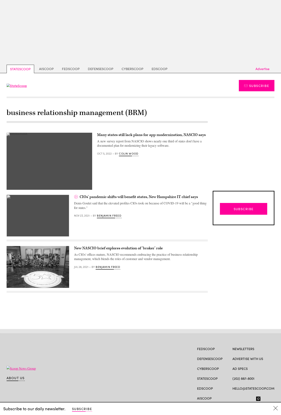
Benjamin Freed (109, 215)
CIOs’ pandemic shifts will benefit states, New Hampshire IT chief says (139, 196)
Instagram (258, 398)
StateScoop (20, 69)
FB (234, 398)
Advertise (262, 69)
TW (242, 398)
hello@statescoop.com (253, 388)
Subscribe (259, 85)
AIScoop (46, 69)
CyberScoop (132, 69)
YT (265, 398)
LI (249, 398)
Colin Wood (128, 153)
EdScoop (159, 69)
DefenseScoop (100, 69)
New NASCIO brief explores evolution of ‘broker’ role (118, 248)
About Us (16, 378)
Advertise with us (247, 358)
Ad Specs (240, 368)
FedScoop (71, 69)
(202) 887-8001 (243, 378)
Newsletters (243, 349)
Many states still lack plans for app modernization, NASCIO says (151, 134)
